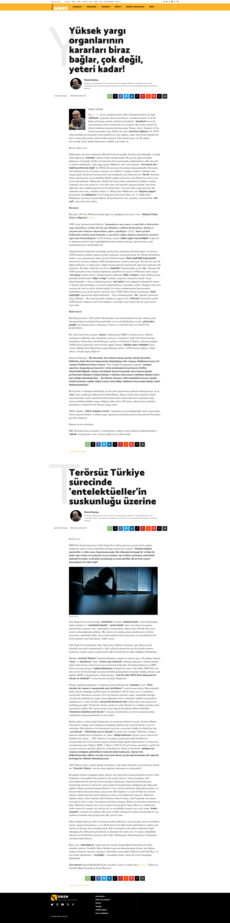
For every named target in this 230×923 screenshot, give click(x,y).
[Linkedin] (131, 96)
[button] (175, 7)
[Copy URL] (137, 96)
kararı (91, 217)
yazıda (95, 114)
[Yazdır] (164, 96)
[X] (115, 96)
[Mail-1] (177, 1)
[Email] (159, 96)
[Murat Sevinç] (76, 84)
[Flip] (153, 96)
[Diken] (59, 7)
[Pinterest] (142, 96)
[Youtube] (172, 1)
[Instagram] (164, 1)
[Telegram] (126, 96)
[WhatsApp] (109, 96)
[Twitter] (169, 1)
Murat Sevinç (91, 80)
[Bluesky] (166, 1)
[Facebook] (174, 1)
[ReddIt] (148, 96)
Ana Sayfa (72, 451)
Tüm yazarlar (81, 451)
